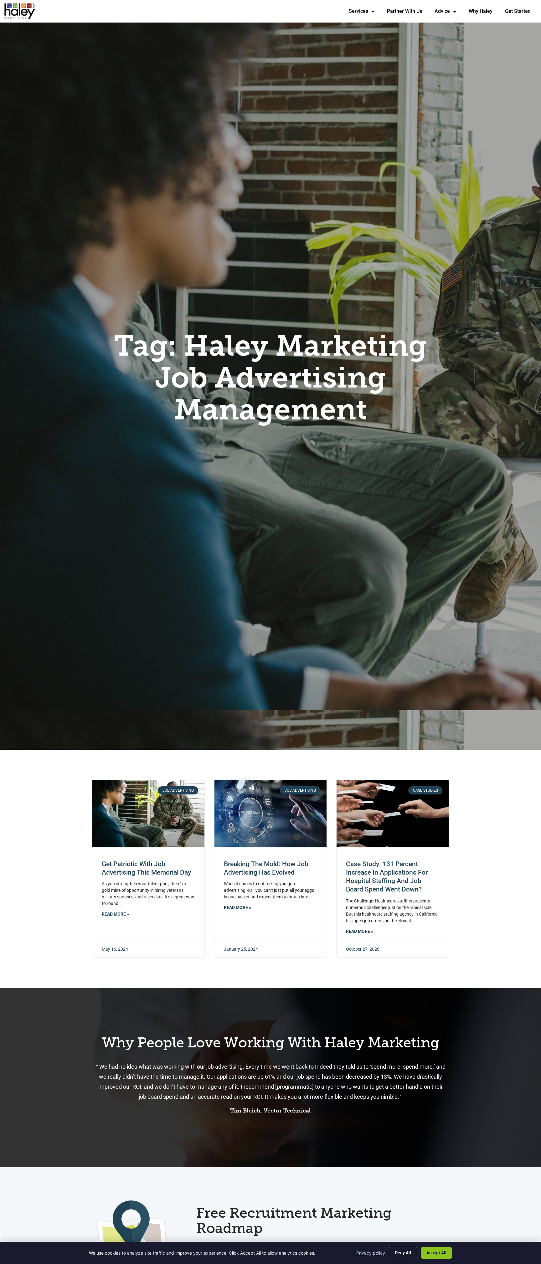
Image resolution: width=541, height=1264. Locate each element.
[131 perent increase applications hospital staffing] (393, 813)
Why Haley (484, 12)
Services (365, 12)
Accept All (436, 1252)
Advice (448, 12)
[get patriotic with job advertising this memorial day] (148, 813)
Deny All (403, 1252)
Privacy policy (370, 1253)
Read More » (115, 914)
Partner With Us (407, 12)
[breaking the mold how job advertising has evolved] (270, 813)
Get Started (521, 12)
